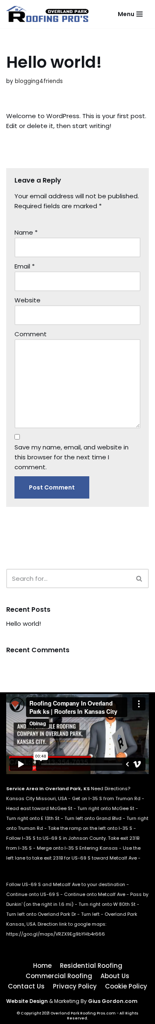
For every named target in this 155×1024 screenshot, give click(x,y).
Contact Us (26, 986)
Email (24, 266)
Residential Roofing (91, 965)
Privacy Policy (75, 986)
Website (27, 300)
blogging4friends (39, 81)
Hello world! (23, 623)
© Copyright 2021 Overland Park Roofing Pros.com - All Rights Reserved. (77, 1016)
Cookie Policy (126, 986)
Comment (30, 334)
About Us (114, 976)
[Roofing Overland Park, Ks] (49, 14)
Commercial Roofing (59, 976)
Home (42, 965)
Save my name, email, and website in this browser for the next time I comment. (71, 457)
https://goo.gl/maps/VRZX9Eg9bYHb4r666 (55, 934)
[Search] (139, 578)
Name (26, 232)
